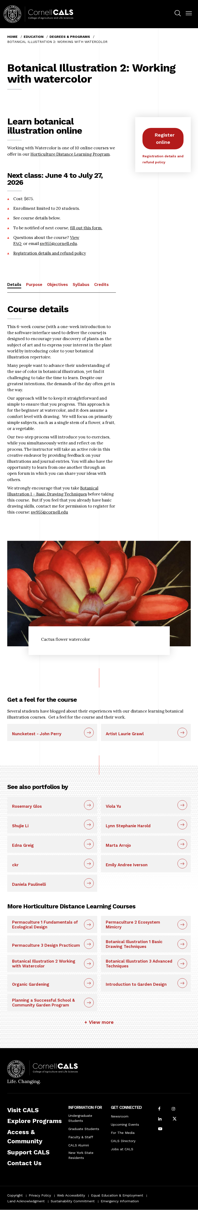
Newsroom (119, 1116)
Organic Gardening (30, 984)
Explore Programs (34, 1120)
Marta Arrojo (118, 845)
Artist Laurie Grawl (125, 733)
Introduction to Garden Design (136, 984)
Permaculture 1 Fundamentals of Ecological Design (45, 924)
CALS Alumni (78, 1145)
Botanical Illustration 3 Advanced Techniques (139, 963)
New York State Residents (80, 1155)
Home (12, 37)
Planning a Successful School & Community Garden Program (43, 1002)
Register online (165, 138)
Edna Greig (23, 845)
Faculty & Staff (80, 1137)
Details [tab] (14, 284)
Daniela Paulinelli (29, 884)
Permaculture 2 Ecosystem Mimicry (133, 924)
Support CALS (28, 1152)
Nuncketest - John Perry (36, 733)
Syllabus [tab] (81, 284)
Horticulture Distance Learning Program (70, 154)
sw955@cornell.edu (58, 243)
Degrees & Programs (70, 37)
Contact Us (24, 1163)
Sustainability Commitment (73, 1201)
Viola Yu (113, 806)
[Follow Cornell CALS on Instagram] (173, 1109)
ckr (15, 864)
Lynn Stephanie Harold (128, 825)
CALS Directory (123, 1141)
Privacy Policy (40, 1195)
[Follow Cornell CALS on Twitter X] (175, 1119)
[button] (189, 13)
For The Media (122, 1133)
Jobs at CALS (122, 1149)
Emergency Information (120, 1201)
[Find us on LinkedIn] (160, 1119)
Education (33, 37)
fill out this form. (86, 228)
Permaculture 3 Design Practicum (46, 945)
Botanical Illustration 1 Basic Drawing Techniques (134, 944)
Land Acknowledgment (26, 1201)
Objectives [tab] (57, 284)
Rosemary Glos (27, 806)
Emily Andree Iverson (127, 864)
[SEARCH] (178, 13)
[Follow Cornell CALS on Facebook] (159, 1109)
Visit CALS (23, 1110)
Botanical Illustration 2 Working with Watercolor (43, 963)
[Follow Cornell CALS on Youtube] (160, 1129)
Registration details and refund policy (49, 253)
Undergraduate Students (80, 1118)
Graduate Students (83, 1129)
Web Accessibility (71, 1195)
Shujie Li (20, 825)
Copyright (15, 1195)
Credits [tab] (101, 284)
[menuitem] (178, 14)
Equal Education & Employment (117, 1195)
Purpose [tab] (34, 284)
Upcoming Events (125, 1124)
